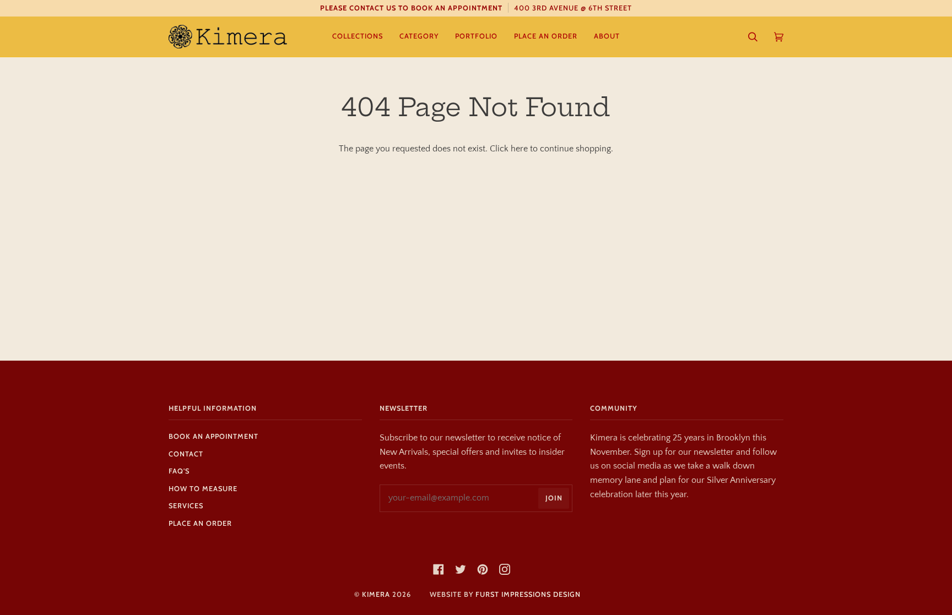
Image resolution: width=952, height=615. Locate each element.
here (519, 149)
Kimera (376, 594)
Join (553, 498)
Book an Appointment (213, 436)
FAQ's (179, 471)
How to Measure (203, 489)
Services (186, 506)
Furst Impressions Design (528, 594)
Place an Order (200, 523)
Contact (186, 454)
